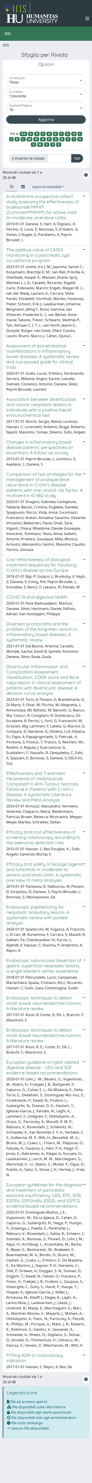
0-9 (23, 134)
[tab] (11, 186)
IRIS (6, 45)
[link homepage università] (32, 18)
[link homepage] (16, 8)
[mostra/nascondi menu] (87, 18)
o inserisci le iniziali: (28, 158)
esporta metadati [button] (47, 186)
